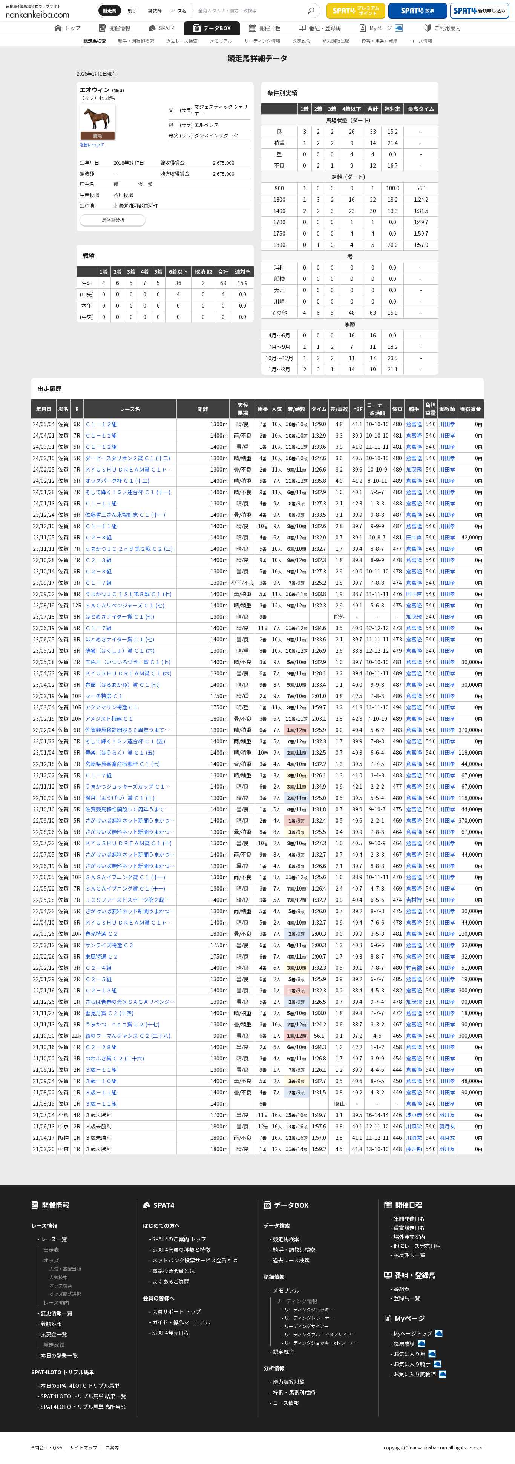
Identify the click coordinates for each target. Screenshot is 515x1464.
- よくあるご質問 (169, 1281)
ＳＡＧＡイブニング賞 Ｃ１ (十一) (125, 877)
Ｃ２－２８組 (101, 1047)
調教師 (155, 10)
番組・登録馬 (325, 28)
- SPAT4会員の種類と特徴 (179, 1249)
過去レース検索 (182, 40)
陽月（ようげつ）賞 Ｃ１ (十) (120, 797)
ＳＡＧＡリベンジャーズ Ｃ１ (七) (124, 605)
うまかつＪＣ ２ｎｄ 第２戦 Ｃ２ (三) (129, 548)
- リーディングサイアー (305, 1326)
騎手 (132, 10)
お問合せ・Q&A (46, 1447)
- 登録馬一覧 (405, 1298)
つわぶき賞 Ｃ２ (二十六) (114, 1058)
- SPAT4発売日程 (169, 1332)
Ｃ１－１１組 (101, 503)
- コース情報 (284, 1403)
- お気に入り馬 (407, 1354)
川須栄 (414, 1126)
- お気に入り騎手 (410, 1364)
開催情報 (119, 28)
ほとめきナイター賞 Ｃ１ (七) (119, 616)
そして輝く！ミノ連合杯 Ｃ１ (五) (125, 741)
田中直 (414, 537)
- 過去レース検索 (290, 1260)
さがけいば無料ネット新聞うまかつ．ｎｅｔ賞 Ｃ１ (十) (130, 820)
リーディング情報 (262, 40)
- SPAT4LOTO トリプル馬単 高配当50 (82, 1406)
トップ (73, 28)
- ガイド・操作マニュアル (179, 1322)
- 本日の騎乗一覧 (57, 1355)
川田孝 (447, 424)
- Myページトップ (411, 1333)
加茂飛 (414, 469)
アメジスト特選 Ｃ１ (109, 718)
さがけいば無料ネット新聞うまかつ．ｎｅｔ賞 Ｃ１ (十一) (130, 854)
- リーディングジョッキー (308, 1309)
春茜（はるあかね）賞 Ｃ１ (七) (122, 684)
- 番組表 (399, 1289)
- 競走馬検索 (284, 1239)
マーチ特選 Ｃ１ (104, 696)
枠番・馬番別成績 (380, 40)
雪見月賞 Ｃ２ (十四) (109, 1013)
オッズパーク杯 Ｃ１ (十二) (117, 480)
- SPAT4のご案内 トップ (177, 1239)
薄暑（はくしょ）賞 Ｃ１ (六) (120, 650)
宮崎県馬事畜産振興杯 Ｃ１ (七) (122, 763)
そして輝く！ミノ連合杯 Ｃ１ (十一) (127, 492)
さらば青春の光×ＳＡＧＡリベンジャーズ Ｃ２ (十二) (130, 1002)
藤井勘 (414, 1149)
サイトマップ (83, 1447)
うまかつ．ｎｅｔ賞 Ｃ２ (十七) (122, 1024)
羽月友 (447, 1115)
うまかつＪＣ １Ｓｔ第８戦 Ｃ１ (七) (128, 594)
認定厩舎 (301, 40)
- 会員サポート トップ (175, 1311)
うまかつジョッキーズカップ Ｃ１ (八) (125, 787)
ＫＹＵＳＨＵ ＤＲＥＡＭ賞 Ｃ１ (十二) (127, 469)
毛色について (92, 145)
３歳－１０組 (101, 1081)
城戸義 (414, 1115)
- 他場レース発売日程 (415, 1246)
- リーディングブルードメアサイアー (319, 1334)
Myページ (380, 28)
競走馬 (109, 10)
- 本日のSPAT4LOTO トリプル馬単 (78, 1385)
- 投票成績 (402, 1343)
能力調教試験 (335, 40)
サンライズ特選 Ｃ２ (109, 945)
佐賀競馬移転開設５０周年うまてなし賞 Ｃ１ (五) (127, 730)
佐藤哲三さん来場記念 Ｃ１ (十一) (125, 514)
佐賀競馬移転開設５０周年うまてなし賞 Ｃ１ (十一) (127, 809)
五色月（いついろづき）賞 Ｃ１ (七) (127, 662)
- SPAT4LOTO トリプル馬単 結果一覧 (81, 1396)
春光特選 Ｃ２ (101, 933)
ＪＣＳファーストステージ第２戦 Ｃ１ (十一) (127, 900)
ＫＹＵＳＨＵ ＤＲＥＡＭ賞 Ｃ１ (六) (128, 673)
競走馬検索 (94, 40)
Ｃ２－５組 (98, 979)
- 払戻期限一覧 (407, 1255)
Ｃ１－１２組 (101, 424)
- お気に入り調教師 (413, 1374)
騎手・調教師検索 (136, 40)
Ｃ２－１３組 (101, 990)
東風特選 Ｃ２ (101, 956)
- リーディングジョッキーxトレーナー (320, 1342)
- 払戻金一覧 (52, 1334)
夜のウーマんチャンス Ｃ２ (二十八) (127, 1035)
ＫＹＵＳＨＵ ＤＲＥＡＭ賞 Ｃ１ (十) (128, 843)
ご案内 (112, 1447)
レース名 (178, 10)
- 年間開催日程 (407, 1218)
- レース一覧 (52, 1239)
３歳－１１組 (101, 1069)
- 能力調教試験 (287, 1381)
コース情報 (421, 40)
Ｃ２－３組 (98, 537)
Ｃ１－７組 (98, 582)
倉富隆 (414, 424)
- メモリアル (284, 1290)
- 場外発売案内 (407, 1237)
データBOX (217, 28)
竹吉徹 (414, 967)
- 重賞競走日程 (407, 1227)
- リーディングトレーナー (308, 1318)
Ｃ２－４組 (98, 967)
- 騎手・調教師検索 (292, 1249)
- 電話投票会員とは (172, 1270)
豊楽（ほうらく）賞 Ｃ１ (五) (120, 752)
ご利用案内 (447, 28)
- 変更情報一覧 (54, 1313)
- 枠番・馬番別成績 (292, 1392)
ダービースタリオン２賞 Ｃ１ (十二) (127, 458)
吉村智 (414, 899)
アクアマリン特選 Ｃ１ (112, 707)
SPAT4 (167, 28)
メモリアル (221, 40)
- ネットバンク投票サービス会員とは (193, 1260)
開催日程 (269, 28)
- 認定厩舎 (282, 1351)
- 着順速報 (49, 1323)
